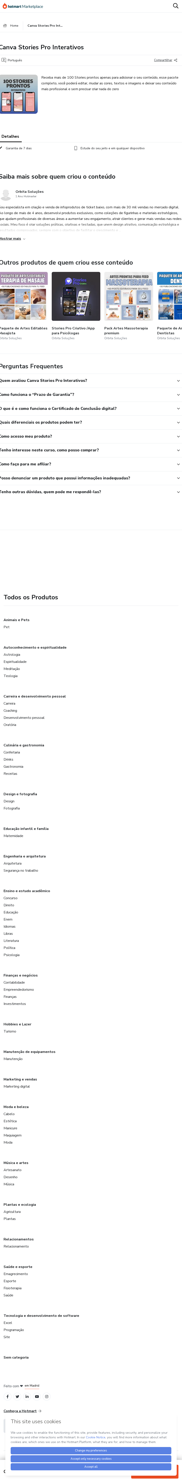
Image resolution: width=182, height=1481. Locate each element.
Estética (10, 1121)
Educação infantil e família (26, 828)
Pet (7, 627)
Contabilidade (14, 982)
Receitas (10, 773)
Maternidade (13, 835)
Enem (8, 919)
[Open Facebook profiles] (7, 1397)
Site (7, 1337)
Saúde (8, 1295)
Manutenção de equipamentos (29, 1051)
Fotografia (12, 808)
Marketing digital (17, 1086)
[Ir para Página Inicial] (25, 6)
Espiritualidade (15, 661)
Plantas (10, 1218)
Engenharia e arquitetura (25, 856)
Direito (9, 905)
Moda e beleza (16, 1106)
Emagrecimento (16, 1274)
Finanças (10, 996)
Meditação (12, 668)
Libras (8, 933)
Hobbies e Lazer (17, 1024)
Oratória (10, 724)
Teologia (11, 676)
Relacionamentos (19, 1239)
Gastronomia (13, 766)
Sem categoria (16, 1357)
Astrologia (12, 654)
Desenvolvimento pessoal (24, 717)
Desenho (11, 1177)
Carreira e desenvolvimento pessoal (35, 696)
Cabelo (9, 1114)
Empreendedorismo (19, 989)
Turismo (10, 1031)
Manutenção (13, 1058)
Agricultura (12, 1211)
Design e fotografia (20, 794)
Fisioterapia (13, 1288)
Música (9, 1184)
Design (9, 801)
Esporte (10, 1281)
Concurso (11, 898)
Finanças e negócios (21, 975)
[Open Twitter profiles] (17, 1397)
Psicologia (12, 955)
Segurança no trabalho (21, 870)
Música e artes (16, 1162)
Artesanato (13, 1170)
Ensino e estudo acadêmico (27, 891)
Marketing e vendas (20, 1079)
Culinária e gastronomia (24, 745)
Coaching (10, 710)
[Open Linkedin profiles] (27, 1397)
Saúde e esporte (18, 1266)
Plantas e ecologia (20, 1204)
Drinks (8, 759)
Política (9, 947)
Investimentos (15, 1003)
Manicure (10, 1128)
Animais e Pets (17, 620)
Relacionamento (16, 1246)
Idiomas (10, 926)
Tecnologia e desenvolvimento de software (41, 1315)
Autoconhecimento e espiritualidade (35, 647)
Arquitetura (13, 863)
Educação (11, 912)
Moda (8, 1142)
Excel (8, 1322)
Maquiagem (13, 1135)
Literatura (11, 940)
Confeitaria (12, 752)
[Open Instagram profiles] (46, 1397)
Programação (14, 1330)
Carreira (9, 703)
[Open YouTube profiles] (37, 1397)
